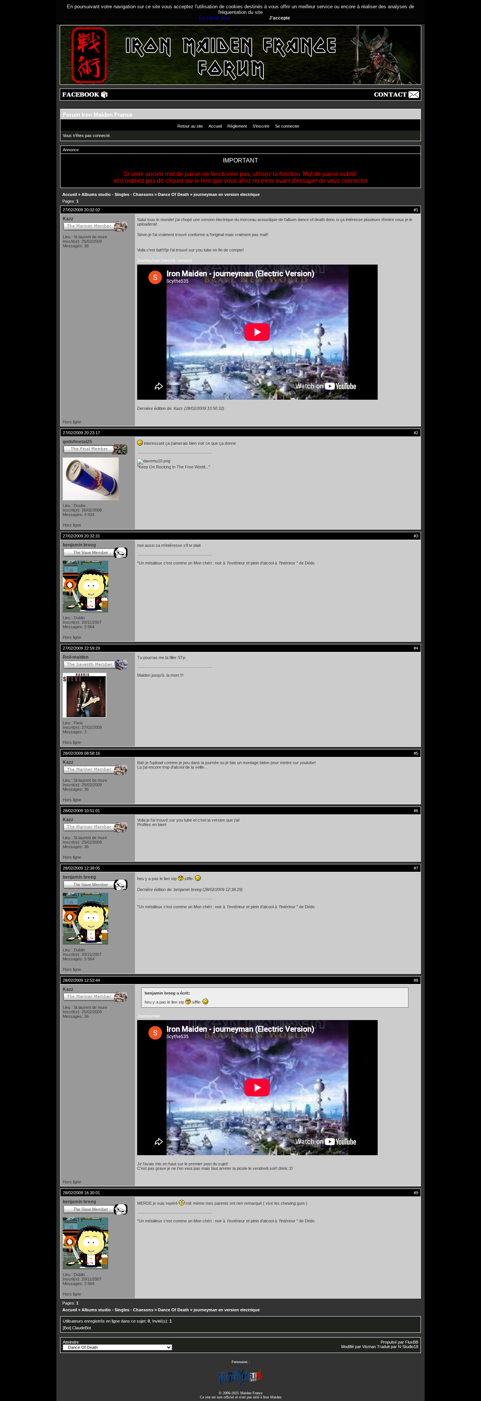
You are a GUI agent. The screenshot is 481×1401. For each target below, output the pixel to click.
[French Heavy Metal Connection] (240, 1385)
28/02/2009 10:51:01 (81, 810)
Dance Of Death (173, 194)
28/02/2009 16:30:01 (81, 1192)
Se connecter (287, 126)
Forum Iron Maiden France (97, 114)
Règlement (237, 126)
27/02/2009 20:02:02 (81, 210)
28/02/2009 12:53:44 (81, 980)
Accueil (215, 126)
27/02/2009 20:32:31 (81, 536)
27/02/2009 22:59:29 (81, 648)
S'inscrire (261, 126)
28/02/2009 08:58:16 (81, 753)
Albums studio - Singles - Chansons (117, 194)
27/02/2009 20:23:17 (81, 432)
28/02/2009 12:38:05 (81, 868)
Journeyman (148, 1016)
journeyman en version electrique (227, 194)
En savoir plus (214, 18)
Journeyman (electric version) (164, 260)
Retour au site (190, 126)
